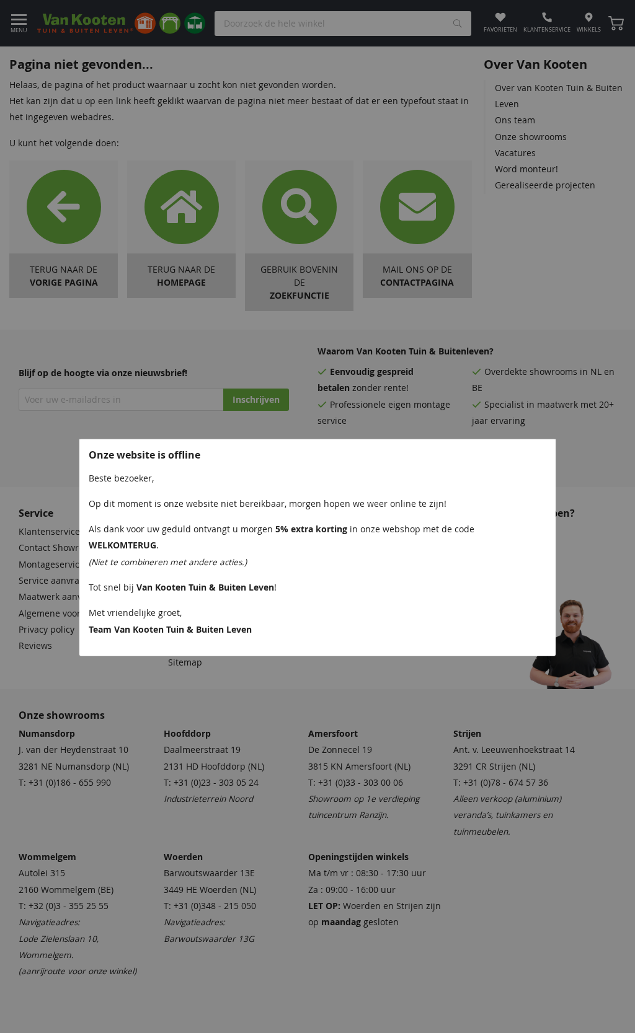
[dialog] (317, 516)
